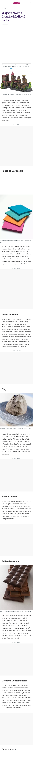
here (11, 68)
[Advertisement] (16, 44)
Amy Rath (5, 24)
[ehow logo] (17, 3)
